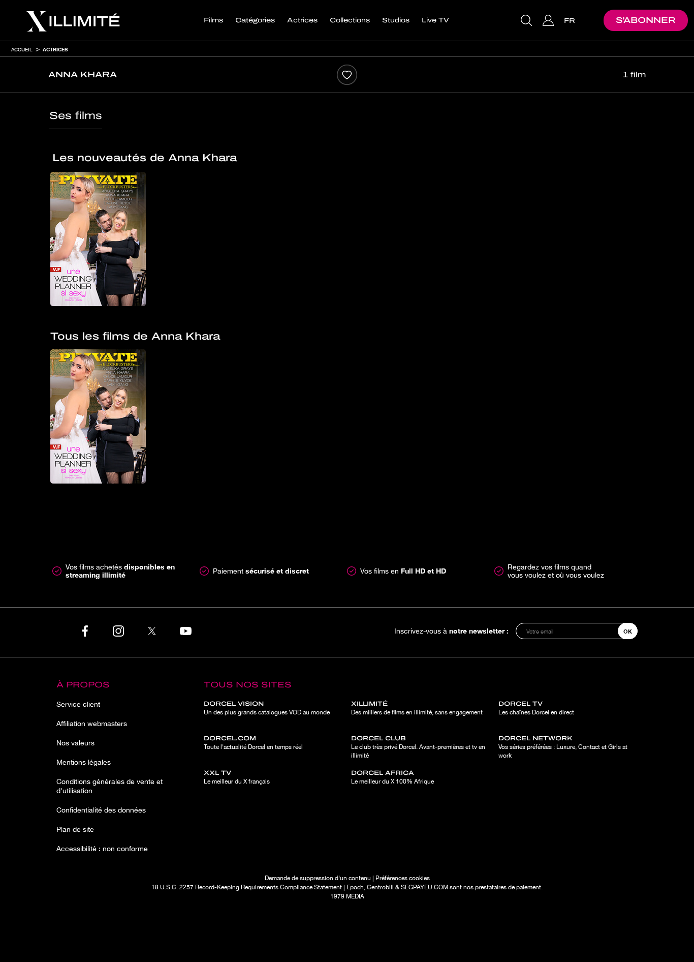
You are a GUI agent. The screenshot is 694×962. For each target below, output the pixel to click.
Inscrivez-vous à (451, 630)
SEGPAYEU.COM (424, 887)
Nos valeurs (75, 743)
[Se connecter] (549, 20)
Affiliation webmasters (91, 723)
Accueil (22, 49)
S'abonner (646, 20)
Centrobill (380, 887)
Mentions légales (83, 762)
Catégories (255, 20)
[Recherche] (528, 20)
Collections (350, 20)
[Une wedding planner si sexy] (98, 239)
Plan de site (75, 829)
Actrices (302, 20)
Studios (395, 20)
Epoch (355, 887)
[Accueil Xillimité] (72, 20)
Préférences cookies (402, 878)
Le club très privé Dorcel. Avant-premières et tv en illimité (418, 747)
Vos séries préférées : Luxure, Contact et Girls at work (562, 747)
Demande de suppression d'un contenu (318, 878)
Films (213, 20)
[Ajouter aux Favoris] (347, 75)
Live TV (435, 20)
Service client (78, 704)
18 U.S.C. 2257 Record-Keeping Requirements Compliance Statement (246, 887)
